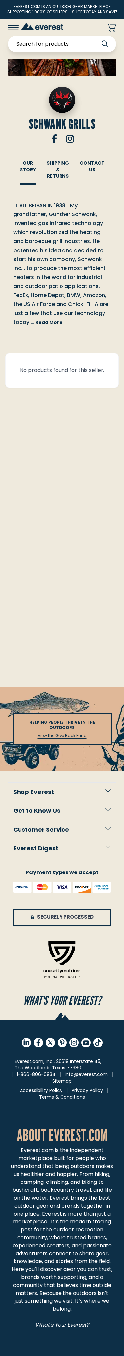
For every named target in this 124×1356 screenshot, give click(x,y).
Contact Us (92, 166)
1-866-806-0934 (36, 1074)
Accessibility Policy (41, 1090)
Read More (48, 322)
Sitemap (62, 1081)
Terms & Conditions (62, 1097)
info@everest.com (86, 1074)
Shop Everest (33, 792)
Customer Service (41, 829)
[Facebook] (54, 138)
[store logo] (42, 26)
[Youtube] (86, 1042)
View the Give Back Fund (62, 735)
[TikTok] (98, 1042)
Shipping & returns (58, 169)
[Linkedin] (26, 1042)
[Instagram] (70, 138)
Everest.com (37, 1150)
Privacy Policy (87, 1090)
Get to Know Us (36, 810)
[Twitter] (50, 1042)
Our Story (28, 166)
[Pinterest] (62, 1042)
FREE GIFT (88, 27)
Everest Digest (35, 848)
